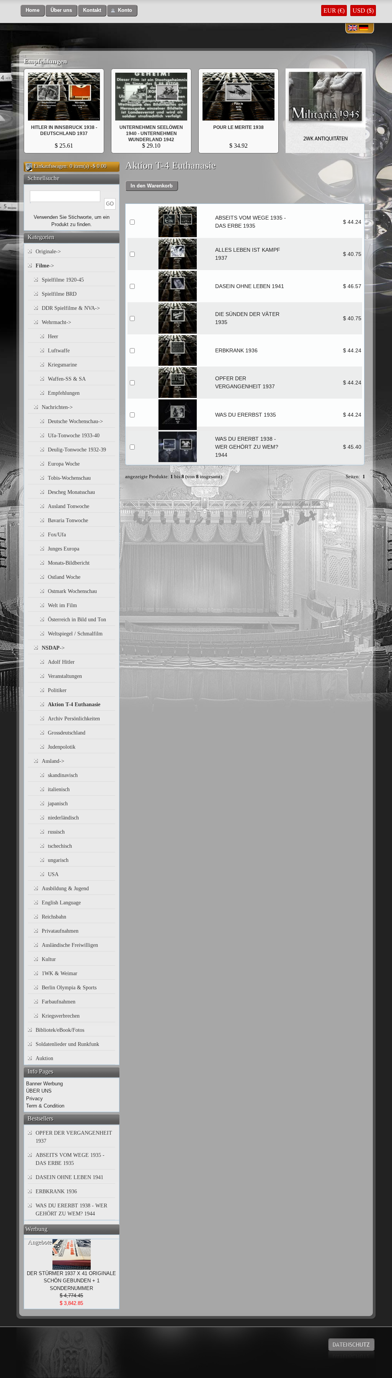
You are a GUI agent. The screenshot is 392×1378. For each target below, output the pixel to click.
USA (53, 874)
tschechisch (60, 846)
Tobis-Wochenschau (69, 478)
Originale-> (48, 251)
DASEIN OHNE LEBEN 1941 (249, 286)
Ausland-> (53, 761)
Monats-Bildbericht (69, 563)
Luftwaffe (59, 350)
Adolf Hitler (61, 662)
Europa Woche (64, 464)
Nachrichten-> (57, 407)
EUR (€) (334, 10)
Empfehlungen (45, 61)
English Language (61, 903)
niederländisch (63, 818)
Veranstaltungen (65, 676)
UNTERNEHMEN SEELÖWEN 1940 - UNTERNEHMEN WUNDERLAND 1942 (151, 133)
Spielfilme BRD (59, 294)
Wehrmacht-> (56, 322)
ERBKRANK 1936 (236, 350)
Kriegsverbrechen (61, 1016)
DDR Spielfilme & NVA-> (71, 308)
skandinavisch (63, 775)
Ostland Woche (64, 577)
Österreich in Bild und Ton (77, 619)
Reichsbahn (54, 917)
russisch (56, 832)
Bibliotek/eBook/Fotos (60, 1030)
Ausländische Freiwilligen (70, 945)
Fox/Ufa (57, 535)
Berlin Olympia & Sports (69, 987)
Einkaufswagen (50, 166)
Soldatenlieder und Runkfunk (67, 1044)
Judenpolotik (61, 747)
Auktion (44, 1058)
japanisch (58, 803)
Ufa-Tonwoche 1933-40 (74, 435)
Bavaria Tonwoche (68, 520)
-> (45, 266)
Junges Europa (63, 549)
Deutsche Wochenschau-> (75, 421)
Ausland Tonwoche (68, 506)
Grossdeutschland (66, 733)
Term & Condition (45, 1106)
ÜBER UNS (39, 1091)
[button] (32, 10)
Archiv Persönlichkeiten (74, 719)
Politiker (57, 690)
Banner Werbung (44, 1083)
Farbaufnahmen (58, 1002)
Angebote (39, 1242)
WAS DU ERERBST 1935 (245, 415)
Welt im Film (62, 605)
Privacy (34, 1098)
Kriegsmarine (62, 365)
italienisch (59, 789)
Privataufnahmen (60, 931)
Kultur (49, 959)
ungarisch (58, 860)
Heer (53, 336)
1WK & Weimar (59, 973)
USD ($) (363, 10)
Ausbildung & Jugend (65, 888)
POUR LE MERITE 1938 (64, 127)
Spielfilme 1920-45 (63, 280)
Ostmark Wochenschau (72, 591)
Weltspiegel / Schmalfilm (75, 634)
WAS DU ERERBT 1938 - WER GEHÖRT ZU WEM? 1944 (246, 447)
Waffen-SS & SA (67, 379)
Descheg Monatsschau (71, 492)
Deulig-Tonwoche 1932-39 (77, 450)
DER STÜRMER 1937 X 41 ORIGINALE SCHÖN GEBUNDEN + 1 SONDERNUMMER (71, 1280)
